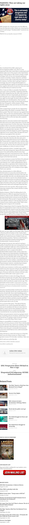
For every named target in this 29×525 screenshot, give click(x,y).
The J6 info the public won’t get (17, 409)
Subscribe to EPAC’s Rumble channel (10, 341)
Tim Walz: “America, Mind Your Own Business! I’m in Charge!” (18, 386)
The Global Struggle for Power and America (18, 417)
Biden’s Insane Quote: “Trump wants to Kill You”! (12, 493)
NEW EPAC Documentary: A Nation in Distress (11, 485)
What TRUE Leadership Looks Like (9, 489)
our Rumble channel (11, 33)
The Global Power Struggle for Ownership (17, 425)
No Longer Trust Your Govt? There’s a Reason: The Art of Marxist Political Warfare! (14, 504)
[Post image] (3, 387)
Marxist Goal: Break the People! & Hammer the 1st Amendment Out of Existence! (13, 498)
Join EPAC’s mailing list (6, 344)
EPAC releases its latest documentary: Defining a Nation (17, 401)
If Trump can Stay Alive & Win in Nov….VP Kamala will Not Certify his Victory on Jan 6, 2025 (13, 515)
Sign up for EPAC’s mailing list (13, 234)
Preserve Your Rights (14, 393)
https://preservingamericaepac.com (17, 353)
